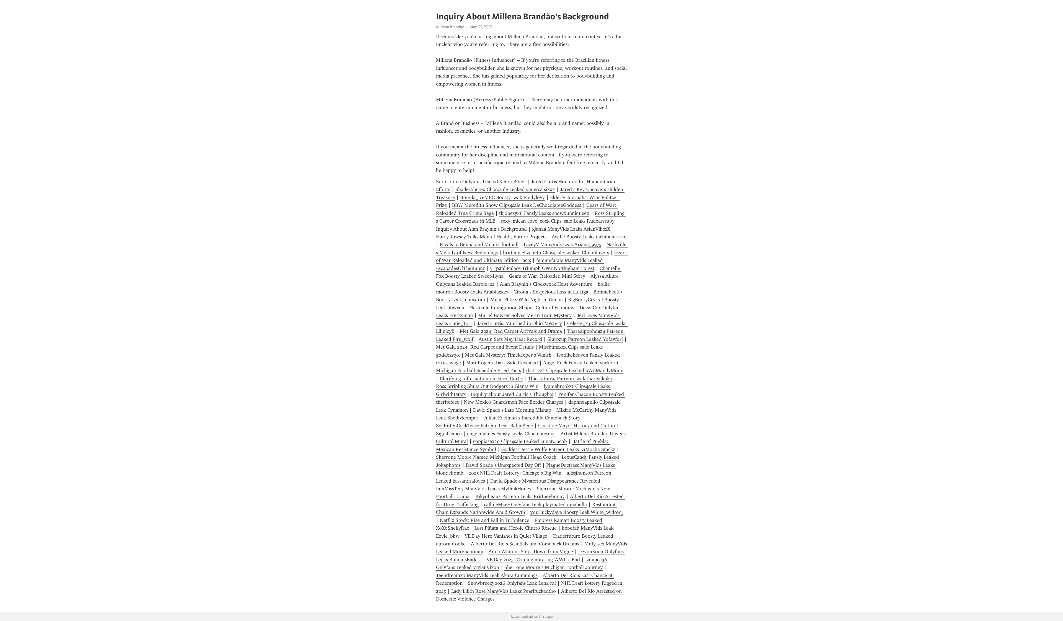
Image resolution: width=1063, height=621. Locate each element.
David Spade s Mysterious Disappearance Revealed (545, 481)
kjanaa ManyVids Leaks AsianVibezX (571, 229)
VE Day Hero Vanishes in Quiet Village (506, 536)
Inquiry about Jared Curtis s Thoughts (512, 394)
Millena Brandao (450, 26)
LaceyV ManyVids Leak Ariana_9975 (562, 244)
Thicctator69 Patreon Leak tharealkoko (570, 378)
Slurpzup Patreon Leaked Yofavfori (585, 339)
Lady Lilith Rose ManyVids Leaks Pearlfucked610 (503, 591)
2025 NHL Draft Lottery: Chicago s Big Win (515, 473)
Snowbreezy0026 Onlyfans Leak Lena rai (512, 583)
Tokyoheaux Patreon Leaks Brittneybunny (520, 496)
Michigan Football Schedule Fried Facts (478, 370)
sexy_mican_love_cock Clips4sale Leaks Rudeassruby (558, 221)
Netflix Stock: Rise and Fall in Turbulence (484, 520)
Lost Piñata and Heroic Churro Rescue (515, 528)
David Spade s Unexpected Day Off (503, 465)
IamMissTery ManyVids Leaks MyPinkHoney (484, 489)
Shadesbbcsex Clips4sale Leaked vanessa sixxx (505, 189)
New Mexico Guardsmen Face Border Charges (513, 402)
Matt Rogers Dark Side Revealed (502, 363)
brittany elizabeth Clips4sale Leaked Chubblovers (556, 252)
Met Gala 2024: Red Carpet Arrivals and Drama (511, 331)
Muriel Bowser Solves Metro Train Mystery (525, 315)
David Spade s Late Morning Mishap (512, 410)
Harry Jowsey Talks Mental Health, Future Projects (491, 237)
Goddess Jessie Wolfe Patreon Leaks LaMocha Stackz (558, 449)
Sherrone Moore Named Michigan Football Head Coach (496, 457)
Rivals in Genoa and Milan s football (479, 244)
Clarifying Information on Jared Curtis (481, 378)
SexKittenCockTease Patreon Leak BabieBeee (484, 425)
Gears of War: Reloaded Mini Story (547, 276)
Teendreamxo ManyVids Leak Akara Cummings (487, 575)
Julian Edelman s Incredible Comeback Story (532, 418)
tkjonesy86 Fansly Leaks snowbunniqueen (544, 213)
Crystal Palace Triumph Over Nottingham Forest (542, 268)
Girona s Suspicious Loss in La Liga (551, 292)
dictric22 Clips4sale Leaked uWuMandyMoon (574, 370)
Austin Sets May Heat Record (510, 339)
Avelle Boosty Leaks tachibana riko (589, 237)
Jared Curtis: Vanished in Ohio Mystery (519, 323)
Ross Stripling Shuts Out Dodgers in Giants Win (487, 386)
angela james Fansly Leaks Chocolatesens (511, 434)
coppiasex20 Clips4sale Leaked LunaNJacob (520, 441)
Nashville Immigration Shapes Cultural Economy (521, 308)
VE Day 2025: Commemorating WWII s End (533, 559)
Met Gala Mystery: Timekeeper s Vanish (508, 355)
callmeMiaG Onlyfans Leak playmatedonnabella (535, 504)
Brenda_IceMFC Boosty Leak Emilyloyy (502, 197)
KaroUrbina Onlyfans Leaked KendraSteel (481, 182)
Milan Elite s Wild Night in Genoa (526, 300)
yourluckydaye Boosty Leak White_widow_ (576, 512)
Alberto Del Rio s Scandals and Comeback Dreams (525, 544)
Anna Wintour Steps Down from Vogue (531, 551)
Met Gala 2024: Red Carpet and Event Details (485, 347)
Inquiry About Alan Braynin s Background (481, 229)
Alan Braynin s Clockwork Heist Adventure (546, 284)
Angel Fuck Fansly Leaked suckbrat (580, 363)
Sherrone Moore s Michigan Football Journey (553, 567)
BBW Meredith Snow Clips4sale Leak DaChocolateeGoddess (516, 205)
